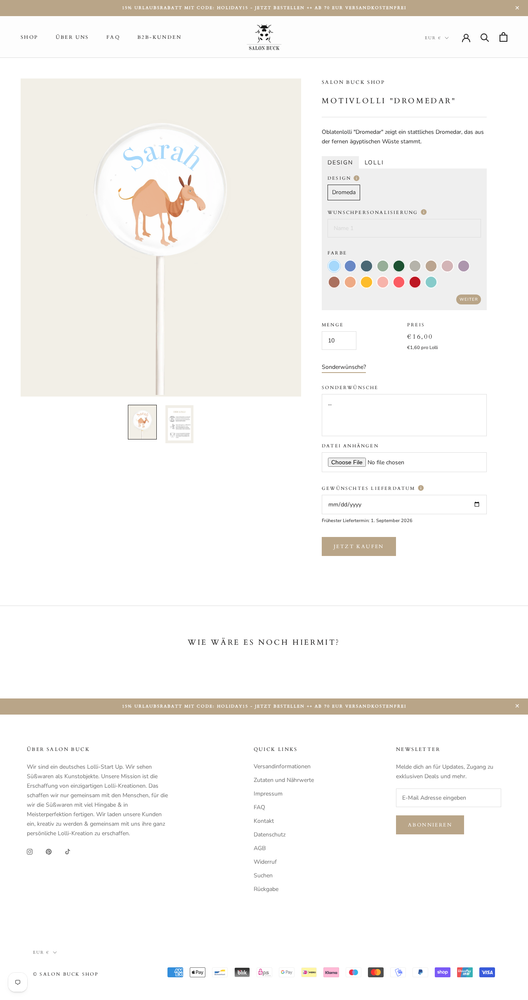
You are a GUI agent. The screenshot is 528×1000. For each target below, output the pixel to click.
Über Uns (72, 37)
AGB (260, 848)
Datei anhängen (350, 446)
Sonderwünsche (350, 388)
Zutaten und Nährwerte (284, 780)
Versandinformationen (282, 766)
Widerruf (265, 862)
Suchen (263, 875)
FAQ (113, 37)
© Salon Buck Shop (66, 974)
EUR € (433, 38)
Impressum (268, 794)
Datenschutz (269, 834)
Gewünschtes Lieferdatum (369, 488)
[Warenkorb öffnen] (503, 37)
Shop (29, 37)
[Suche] (485, 37)
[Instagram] (30, 851)
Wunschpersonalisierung (374, 212)
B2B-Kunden (159, 37)
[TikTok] (68, 851)
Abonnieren (430, 825)
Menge (333, 325)
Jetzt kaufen (359, 546)
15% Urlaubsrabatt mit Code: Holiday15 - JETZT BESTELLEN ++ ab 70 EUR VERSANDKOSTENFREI (264, 8)
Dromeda (344, 193)
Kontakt (264, 821)
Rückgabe (266, 889)
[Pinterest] (49, 851)
